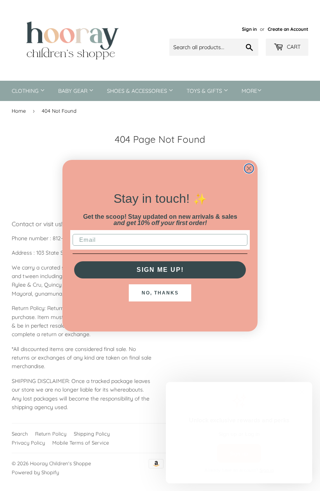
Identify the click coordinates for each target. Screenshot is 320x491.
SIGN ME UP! (160, 269)
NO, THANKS (160, 293)
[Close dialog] (249, 168)
